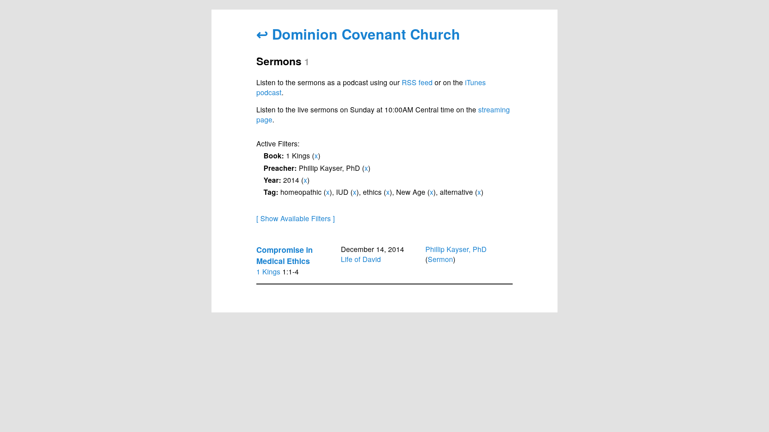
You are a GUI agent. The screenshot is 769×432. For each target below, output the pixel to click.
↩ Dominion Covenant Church (358, 34)
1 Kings (268, 271)
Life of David (361, 259)
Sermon (440, 259)
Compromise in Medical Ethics (284, 255)
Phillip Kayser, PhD (456, 249)
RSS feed (417, 82)
